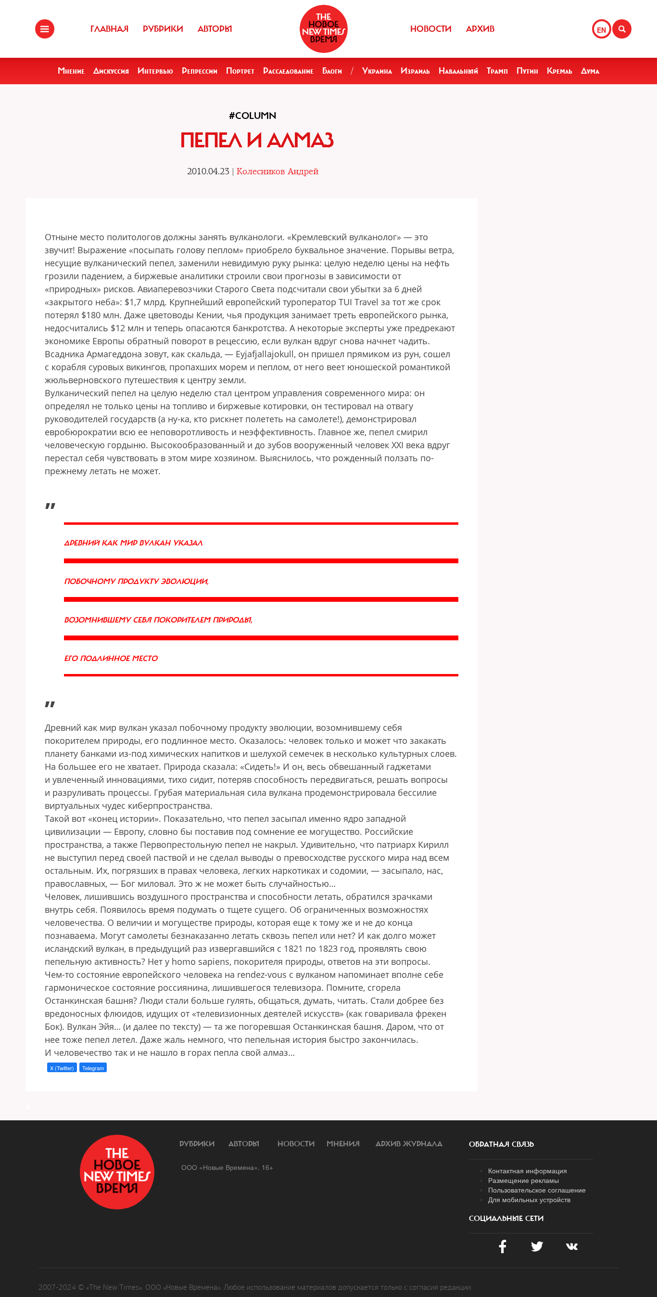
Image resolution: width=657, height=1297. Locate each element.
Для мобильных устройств (529, 1199)
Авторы (215, 29)
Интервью (155, 70)
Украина (377, 70)
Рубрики (163, 29)
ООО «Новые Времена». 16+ (227, 1167)
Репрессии (199, 70)
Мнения (343, 1144)
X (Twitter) (62, 1068)
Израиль (415, 70)
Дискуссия (111, 70)
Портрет (240, 70)
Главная (109, 29)
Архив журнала (409, 1144)
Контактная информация (527, 1170)
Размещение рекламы (523, 1180)
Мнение (71, 70)
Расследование (288, 70)
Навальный (458, 70)
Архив (480, 29)
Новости (431, 29)
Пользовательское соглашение (537, 1189)
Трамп (497, 70)
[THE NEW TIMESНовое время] (324, 29)
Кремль (559, 70)
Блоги (332, 70)
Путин (527, 70)
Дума (590, 70)
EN (601, 30)
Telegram (93, 1068)
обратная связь (501, 1144)
